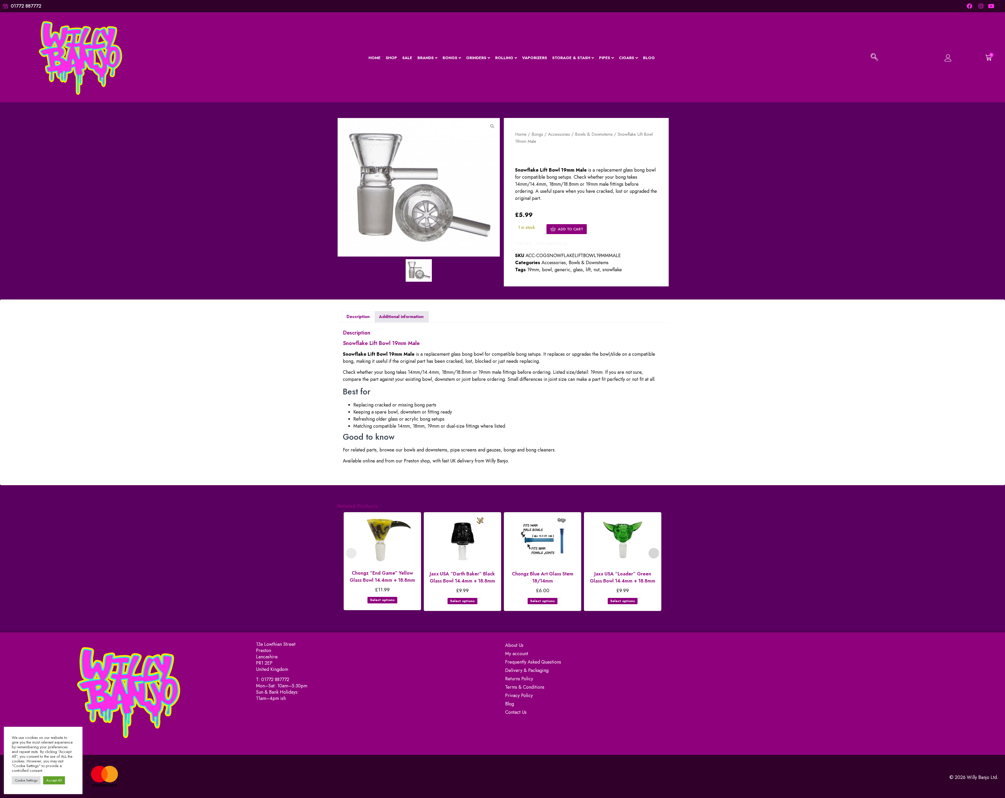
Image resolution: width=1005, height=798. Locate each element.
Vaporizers (534, 58)
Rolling (504, 58)
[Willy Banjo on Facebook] (969, 6)
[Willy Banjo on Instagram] (980, 6)
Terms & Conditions (524, 687)
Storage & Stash (571, 58)
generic (562, 269)
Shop (391, 58)
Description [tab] (358, 317)
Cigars (626, 58)
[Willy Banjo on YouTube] (991, 6)
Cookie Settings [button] (26, 780)
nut (597, 269)
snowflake (612, 269)
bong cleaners (540, 449)
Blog (649, 58)
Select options (382, 599)
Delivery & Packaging (527, 670)
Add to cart (570, 229)
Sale (407, 58)
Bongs (450, 58)
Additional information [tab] (401, 317)
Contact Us (516, 712)
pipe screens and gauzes (475, 449)
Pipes (604, 58)
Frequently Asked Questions (533, 662)
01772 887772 (275, 679)
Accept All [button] (54, 780)
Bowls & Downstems (594, 134)
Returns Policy (519, 678)
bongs (510, 449)
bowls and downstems (425, 449)
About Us (514, 645)
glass (578, 269)
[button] (874, 58)
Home (374, 58)
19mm (533, 269)
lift (588, 269)
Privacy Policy (519, 695)
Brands (425, 58)
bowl (547, 269)
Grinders (476, 58)
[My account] (933, 57)
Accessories (559, 134)
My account (516, 653)
